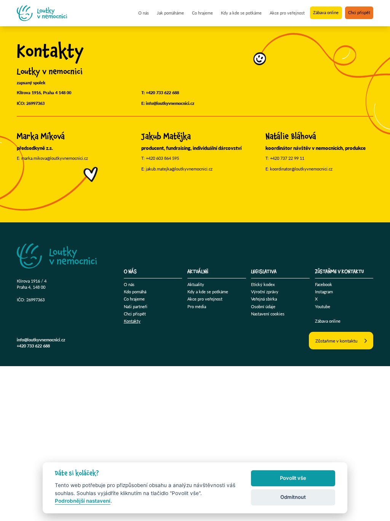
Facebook (323, 284)
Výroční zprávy (264, 291)
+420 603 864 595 (162, 158)
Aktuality (195, 284)
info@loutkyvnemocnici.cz (170, 103)
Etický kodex (263, 284)
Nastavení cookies (268, 314)
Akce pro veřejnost (287, 13)
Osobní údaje (263, 306)
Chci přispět (359, 12)
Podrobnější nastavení (82, 501)
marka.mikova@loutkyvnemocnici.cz (54, 158)
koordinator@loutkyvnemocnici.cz (301, 169)
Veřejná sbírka (264, 299)
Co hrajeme (202, 13)
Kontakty (132, 321)
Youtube (322, 306)
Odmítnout (293, 497)
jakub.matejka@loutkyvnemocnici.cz (179, 169)
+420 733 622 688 (162, 92)
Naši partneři (135, 306)
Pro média (196, 306)
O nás (143, 13)
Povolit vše (293, 478)
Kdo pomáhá (135, 291)
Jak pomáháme (170, 13)
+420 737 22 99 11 (287, 158)
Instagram (324, 291)
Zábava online (326, 12)
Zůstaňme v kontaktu (336, 340)
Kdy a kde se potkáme (241, 13)
